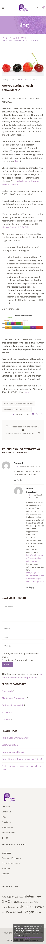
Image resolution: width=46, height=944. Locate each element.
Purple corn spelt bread (13, 752)
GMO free (10, 901)
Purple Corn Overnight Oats (15, 737)
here (27, 392)
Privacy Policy (7, 827)
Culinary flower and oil (12, 705)
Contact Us (6, 812)
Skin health (18, 912)
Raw (9, 912)
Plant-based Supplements (14, 698)
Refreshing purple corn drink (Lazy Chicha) (22, 759)
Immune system (25, 902)
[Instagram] (7, 837)
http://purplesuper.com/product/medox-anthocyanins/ (34, 558)
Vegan (29, 912)
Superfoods (7, 691)
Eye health (20, 897)
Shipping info (7, 822)
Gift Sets (6, 719)
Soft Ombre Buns (10, 744)
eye (15, 897)
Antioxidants (19, 38)
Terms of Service (8, 832)
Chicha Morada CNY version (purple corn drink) (22, 433)
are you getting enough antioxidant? (18, 403)
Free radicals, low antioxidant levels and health (24, 426)
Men (18, 907)
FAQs (4, 817)
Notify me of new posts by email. (19, 660)
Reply (19, 480)
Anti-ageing (8, 896)
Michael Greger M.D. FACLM (15, 227)
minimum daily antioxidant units (17, 409)
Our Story (6, 806)
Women (38, 912)
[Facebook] (2, 837)
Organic (39, 907)
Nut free (27, 907)
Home (4, 38)
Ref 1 (17, 161)
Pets (4, 912)
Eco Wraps (7, 712)
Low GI (13, 907)
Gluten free (32, 896)
